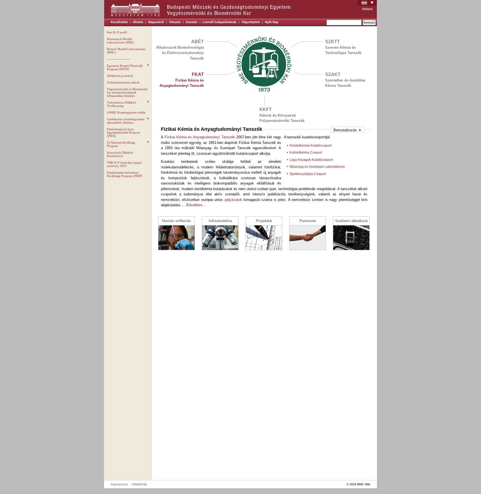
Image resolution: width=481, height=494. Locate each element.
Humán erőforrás (176, 221)
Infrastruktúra (220, 221)
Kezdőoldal (119, 22)
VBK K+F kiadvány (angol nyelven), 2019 (124, 164)
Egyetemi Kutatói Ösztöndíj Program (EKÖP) (125, 67)
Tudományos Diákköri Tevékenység (121, 104)
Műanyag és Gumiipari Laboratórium (317, 167)
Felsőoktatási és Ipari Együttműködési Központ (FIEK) (123, 132)
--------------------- (118, 59)
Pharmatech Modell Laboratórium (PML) (120, 40)
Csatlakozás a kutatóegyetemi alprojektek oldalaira (125, 120)
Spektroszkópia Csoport (307, 174)
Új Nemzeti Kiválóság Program (121, 144)
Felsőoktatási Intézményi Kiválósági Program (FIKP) (124, 174)
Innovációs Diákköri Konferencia (120, 154)
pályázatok (233, 200)
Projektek (264, 221)
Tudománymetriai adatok (123, 82)
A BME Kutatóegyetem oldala (126, 112)
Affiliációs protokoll (120, 75)
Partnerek (308, 221)
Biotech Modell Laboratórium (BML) (126, 50)
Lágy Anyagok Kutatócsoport (311, 160)
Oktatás (175, 22)
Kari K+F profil (117, 32)
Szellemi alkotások (351, 221)
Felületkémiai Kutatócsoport (310, 146)
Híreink (138, 22)
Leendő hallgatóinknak (219, 22)
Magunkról (156, 22)
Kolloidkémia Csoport (305, 152)
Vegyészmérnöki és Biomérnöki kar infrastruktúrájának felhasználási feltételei (127, 92)
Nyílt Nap (271, 22)
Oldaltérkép (139, 484)
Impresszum (119, 484)
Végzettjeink (251, 22)
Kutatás (191, 22)
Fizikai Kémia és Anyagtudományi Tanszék (200, 137)
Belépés (367, 9)
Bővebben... (196, 205)
